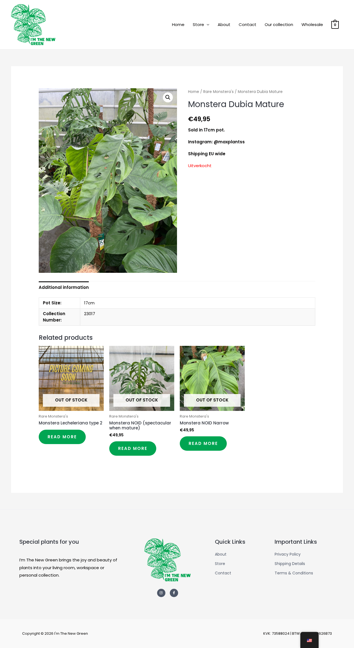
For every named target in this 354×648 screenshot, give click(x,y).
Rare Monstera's (218, 91)
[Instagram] (161, 593)
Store (198, 24)
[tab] (64, 287)
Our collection (279, 24)
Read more (62, 437)
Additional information (64, 287)
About (224, 24)
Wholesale (312, 24)
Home (178, 24)
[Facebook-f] (174, 593)
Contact (247, 24)
